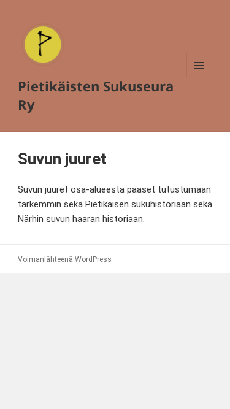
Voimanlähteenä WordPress (65, 259)
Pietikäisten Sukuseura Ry (96, 95)
